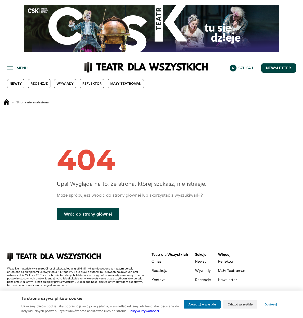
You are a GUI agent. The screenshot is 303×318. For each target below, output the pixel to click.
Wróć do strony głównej (88, 214)
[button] (7, 28)
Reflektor (92, 84)
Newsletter (278, 68)
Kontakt (158, 280)
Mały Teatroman (125, 84)
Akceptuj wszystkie (202, 304)
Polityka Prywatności (144, 311)
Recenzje (39, 84)
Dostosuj (270, 304)
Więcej (224, 254)
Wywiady (65, 84)
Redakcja (159, 270)
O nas (156, 261)
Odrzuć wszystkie (240, 304)
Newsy (16, 84)
